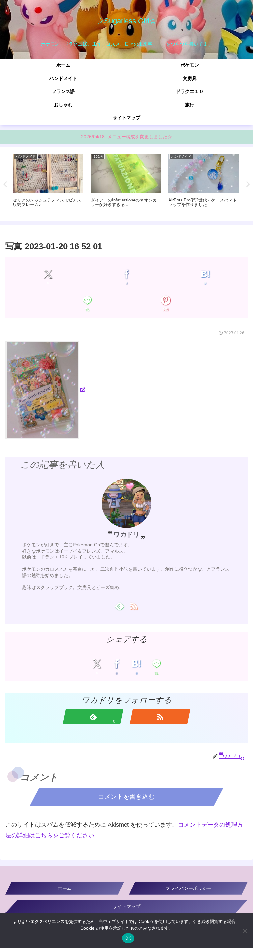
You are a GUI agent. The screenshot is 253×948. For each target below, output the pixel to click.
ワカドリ (126, 534)
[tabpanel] (48, 183)
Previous (5, 184)
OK (128, 938)
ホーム (64, 888)
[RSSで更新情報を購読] (134, 606)
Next (248, 184)
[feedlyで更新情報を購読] (119, 606)
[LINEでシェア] (87, 300)
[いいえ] (244, 930)
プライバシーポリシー (188, 888)
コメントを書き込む (126, 796)
